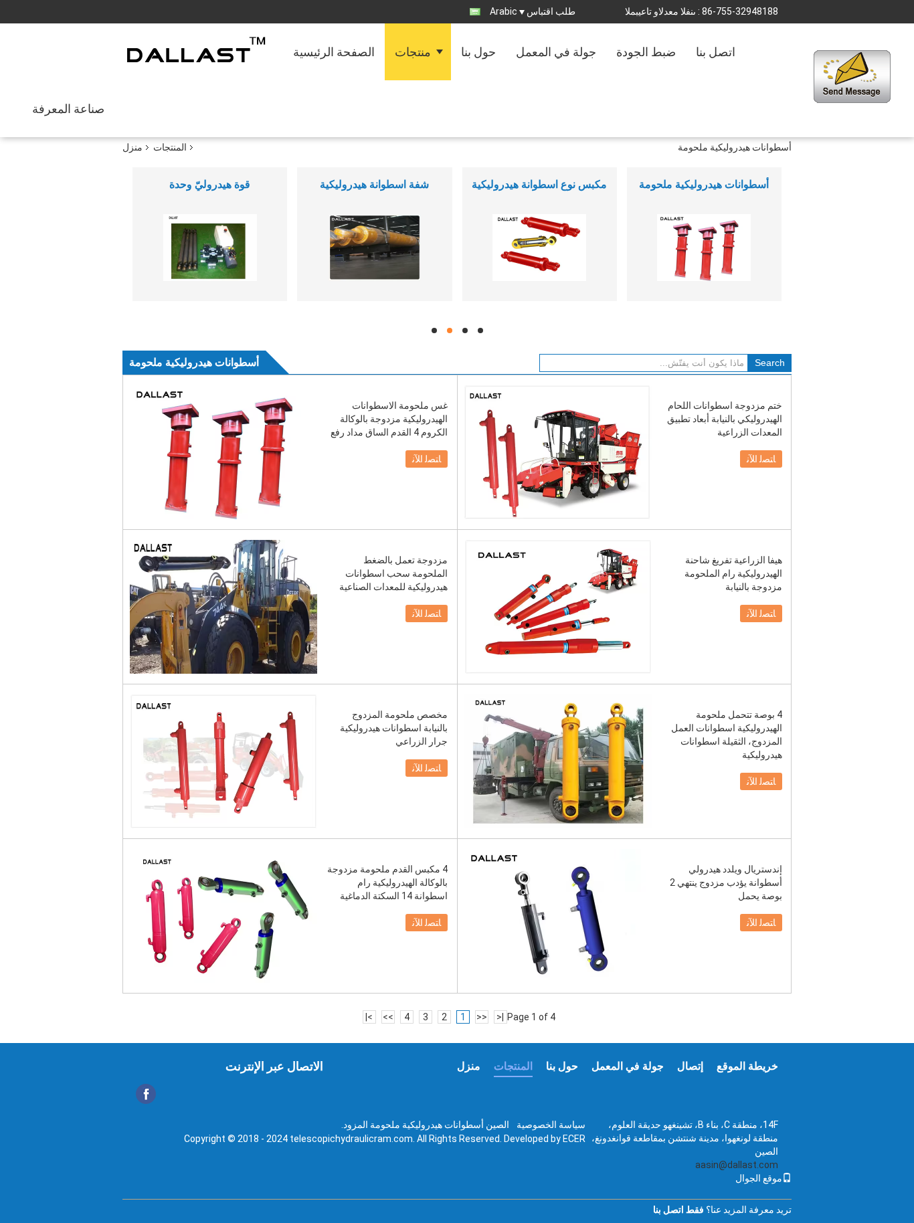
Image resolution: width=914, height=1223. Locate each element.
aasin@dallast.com (736, 1164)
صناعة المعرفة (68, 109)
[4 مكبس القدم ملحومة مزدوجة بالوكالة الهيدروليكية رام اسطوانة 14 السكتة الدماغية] (223, 916)
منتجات (413, 52)
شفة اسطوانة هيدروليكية (374, 184)
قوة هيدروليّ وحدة (209, 184)
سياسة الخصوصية (551, 1124)
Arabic (503, 11)
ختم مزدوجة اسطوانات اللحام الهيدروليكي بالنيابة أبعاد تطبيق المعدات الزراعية (724, 419)
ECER (574, 1138)
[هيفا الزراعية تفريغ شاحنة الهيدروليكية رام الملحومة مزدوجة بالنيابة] (558, 607)
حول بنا (478, 52)
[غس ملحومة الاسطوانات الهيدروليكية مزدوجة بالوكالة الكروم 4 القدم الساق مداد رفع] (223, 452)
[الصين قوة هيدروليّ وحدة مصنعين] (209, 247)
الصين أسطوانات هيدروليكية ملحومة (439, 1124)
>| (369, 1017)
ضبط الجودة (646, 52)
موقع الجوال (758, 1178)
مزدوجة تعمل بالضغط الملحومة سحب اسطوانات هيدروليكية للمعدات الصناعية (393, 573)
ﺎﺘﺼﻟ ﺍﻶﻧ (426, 459)
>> (388, 1017)
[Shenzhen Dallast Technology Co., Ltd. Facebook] (146, 1094)
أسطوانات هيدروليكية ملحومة (704, 184)
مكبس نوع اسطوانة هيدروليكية (539, 184)
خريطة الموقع (747, 1066)
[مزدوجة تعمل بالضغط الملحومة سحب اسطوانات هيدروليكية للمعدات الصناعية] (223, 607)
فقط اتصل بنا (678, 1209)
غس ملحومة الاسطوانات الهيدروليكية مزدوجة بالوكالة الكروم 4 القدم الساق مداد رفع (389, 419)
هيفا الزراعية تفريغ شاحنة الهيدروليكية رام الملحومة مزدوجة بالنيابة (733, 573)
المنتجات (170, 147)
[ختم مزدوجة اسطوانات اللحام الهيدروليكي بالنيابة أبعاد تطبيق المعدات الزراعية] (558, 452)
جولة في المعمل (556, 52)
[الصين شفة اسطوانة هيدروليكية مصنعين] (374, 247)
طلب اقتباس (551, 11)
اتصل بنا (715, 52)
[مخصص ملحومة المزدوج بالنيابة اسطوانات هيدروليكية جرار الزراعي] (223, 761)
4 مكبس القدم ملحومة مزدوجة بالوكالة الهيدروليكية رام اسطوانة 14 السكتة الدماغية (387, 882)
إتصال (690, 1066)
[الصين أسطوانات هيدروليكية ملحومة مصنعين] (704, 247)
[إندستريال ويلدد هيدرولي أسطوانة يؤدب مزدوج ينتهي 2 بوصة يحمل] (558, 916)
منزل (132, 147)
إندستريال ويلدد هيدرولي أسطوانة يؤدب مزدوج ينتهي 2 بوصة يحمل (726, 882)
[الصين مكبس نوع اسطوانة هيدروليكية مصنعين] (539, 247)
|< (500, 1017)
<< (481, 1017)
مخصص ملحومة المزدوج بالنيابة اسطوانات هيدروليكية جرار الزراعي (394, 728)
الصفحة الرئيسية (334, 52)
